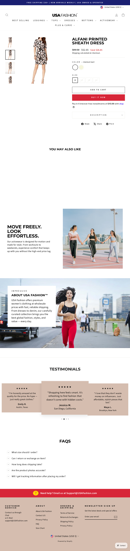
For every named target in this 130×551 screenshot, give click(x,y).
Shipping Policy (67, 521)
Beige (81, 67)
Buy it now (98, 97)
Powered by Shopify (65, 541)
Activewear (108, 20)
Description (98, 115)
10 (81, 80)
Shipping (76, 53)
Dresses (70, 20)
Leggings (39, 20)
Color (83, 62)
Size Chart (40, 528)
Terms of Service (67, 513)
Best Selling (20, 20)
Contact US (40, 515)
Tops (55, 20)
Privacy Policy (42, 519)
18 (89, 80)
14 (96, 80)
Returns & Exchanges (69, 517)
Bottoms (88, 20)
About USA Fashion (44, 511)
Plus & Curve (64, 25)
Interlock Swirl (75, 67)
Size (75, 75)
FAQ (37, 524)
